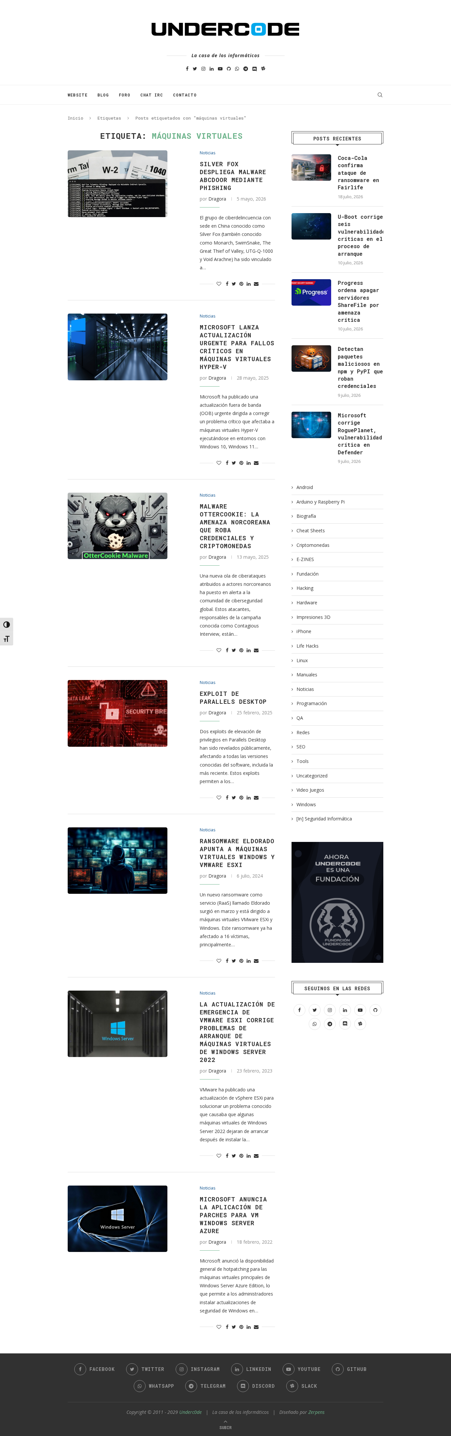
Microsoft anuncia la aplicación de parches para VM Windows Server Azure (233, 1215)
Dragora (217, 199)
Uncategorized (312, 776)
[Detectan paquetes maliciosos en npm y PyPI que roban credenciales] (311, 358)
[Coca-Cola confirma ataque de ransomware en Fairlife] (311, 167)
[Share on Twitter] (234, 284)
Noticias (208, 153)
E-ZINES (305, 559)
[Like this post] (219, 284)
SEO (300, 746)
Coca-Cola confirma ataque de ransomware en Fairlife (358, 172)
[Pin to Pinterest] (241, 284)
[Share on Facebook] (227, 284)
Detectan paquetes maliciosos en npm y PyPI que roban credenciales (360, 367)
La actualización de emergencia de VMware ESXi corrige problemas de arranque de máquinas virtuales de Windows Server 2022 (237, 1032)
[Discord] (254, 68)
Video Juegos (310, 790)
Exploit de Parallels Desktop (233, 697)
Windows (306, 804)
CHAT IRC (151, 94)
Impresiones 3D (313, 617)
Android (304, 487)
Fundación (307, 574)
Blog (103, 94)
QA (299, 718)
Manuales (306, 674)
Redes (303, 732)
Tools (302, 761)
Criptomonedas (313, 545)
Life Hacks (307, 646)
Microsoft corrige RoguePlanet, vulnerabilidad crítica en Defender (360, 434)
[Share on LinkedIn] (249, 284)
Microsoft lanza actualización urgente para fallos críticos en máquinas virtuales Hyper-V (237, 347)
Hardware (306, 602)
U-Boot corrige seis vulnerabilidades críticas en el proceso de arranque (360, 235)
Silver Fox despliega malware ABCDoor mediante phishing (233, 176)
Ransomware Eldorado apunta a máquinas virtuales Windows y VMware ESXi (237, 853)
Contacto (185, 94)
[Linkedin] (212, 68)
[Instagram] (203, 68)
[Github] (229, 68)
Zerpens (316, 1412)
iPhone (303, 631)
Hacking (304, 588)
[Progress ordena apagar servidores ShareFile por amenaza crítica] (311, 292)
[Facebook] (187, 68)
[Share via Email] (256, 284)
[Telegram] (245, 68)
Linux (302, 660)
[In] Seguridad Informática (324, 818)
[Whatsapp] (237, 68)
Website (77, 94)
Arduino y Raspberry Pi (320, 502)
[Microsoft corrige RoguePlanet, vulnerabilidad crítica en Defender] (311, 425)
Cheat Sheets (310, 530)
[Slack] (263, 68)
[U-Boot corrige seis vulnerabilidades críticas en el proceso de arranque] (311, 226)
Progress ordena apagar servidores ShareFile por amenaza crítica (358, 301)
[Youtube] (220, 68)
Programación (311, 703)
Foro (124, 94)
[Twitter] (195, 68)
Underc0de (190, 1412)
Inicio (75, 118)
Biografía (306, 516)
